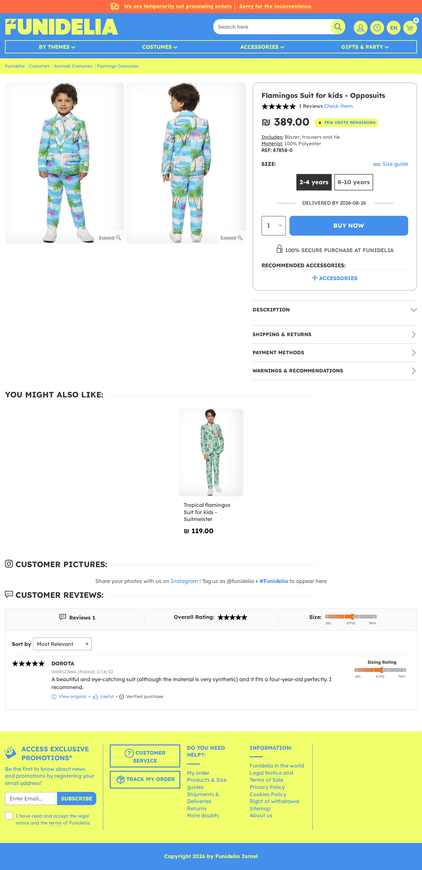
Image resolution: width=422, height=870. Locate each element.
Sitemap (260, 808)
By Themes (54, 46)
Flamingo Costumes (117, 66)
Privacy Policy (267, 787)
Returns (197, 808)
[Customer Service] (377, 28)
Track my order (150, 779)
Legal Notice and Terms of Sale (271, 776)
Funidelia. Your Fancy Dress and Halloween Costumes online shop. (61, 27)
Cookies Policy (268, 794)
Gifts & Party (362, 46)
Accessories (259, 46)
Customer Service (149, 756)
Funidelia (14, 66)
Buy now (348, 225)
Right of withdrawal (274, 801)
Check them (338, 106)
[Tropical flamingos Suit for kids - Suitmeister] (211, 453)
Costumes (157, 46)
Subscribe (76, 798)
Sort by (21, 644)
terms (55, 823)
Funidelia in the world (277, 765)
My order (198, 772)
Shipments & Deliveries (203, 798)
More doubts (203, 815)
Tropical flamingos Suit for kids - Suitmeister (207, 512)
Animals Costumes (73, 66)
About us (261, 815)
